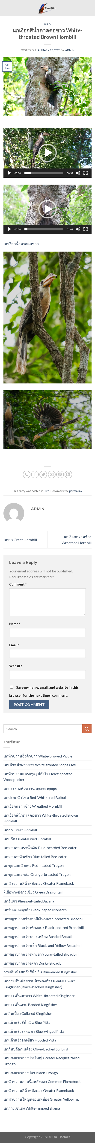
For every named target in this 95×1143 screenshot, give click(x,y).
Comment (18, 584)
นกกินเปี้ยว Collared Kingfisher (27, 1013)
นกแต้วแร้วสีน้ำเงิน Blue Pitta (26, 1022)
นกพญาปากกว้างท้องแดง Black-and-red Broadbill (43, 927)
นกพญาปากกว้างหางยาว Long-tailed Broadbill (40, 954)
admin (70, 50)
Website (15, 666)
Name (14, 624)
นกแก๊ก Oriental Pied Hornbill (27, 839)
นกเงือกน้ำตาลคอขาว (21, 243)
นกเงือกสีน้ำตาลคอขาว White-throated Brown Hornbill (40, 818)
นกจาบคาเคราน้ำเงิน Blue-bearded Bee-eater (40, 847)
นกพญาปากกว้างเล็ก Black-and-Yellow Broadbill (42, 945)
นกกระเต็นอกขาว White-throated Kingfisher (39, 995)
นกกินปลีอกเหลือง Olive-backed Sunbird (35, 1049)
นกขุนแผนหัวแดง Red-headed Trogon (33, 865)
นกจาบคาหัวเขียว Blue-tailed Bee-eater (35, 856)
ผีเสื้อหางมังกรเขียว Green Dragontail (32, 892)
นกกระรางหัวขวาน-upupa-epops (30, 788)
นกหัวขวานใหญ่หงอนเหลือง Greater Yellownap (41, 1099)
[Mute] (78, 173)
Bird (47, 24)
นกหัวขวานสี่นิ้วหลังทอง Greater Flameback (38, 883)
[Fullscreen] (85, 173)
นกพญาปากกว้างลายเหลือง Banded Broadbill (39, 936)
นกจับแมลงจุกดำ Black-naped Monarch (35, 910)
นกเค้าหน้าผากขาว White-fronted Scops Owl (39, 765)
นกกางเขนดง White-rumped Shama (31, 1108)
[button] (47, 153)
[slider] (43, 173)
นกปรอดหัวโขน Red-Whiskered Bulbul (34, 797)
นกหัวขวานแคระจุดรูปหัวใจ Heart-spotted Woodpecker (37, 777)
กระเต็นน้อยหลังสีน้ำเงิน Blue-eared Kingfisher (40, 972)
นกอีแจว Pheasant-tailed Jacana (28, 901)
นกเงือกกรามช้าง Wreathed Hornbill (32, 806)
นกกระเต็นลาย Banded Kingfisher (30, 1004)
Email (14, 645)
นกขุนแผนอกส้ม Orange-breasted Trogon (37, 874)
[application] (47, 153)
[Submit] (87, 728)
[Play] (9, 173)
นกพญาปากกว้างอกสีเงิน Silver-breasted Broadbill (43, 919)
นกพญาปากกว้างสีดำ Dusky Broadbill (33, 963)
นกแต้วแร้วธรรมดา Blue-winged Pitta (33, 1031)
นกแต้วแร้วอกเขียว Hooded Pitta (29, 1040)
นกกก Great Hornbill (20, 539)
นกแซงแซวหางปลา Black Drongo (30, 1072)
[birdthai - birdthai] (47, 8)
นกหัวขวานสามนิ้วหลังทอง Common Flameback (42, 1081)
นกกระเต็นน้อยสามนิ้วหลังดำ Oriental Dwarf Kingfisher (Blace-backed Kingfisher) (39, 984)
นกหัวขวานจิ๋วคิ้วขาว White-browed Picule (37, 756)
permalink (75, 491)
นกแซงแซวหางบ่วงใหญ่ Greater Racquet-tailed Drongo (41, 1061)
